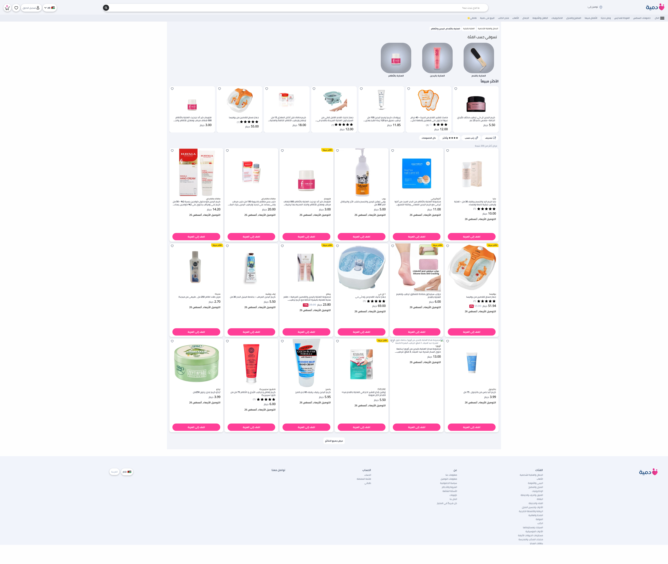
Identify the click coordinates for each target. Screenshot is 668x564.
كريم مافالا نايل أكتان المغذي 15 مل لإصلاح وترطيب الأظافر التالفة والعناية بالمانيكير (288, 119)
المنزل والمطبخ (535, 487)
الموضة (539, 519)
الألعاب (540, 478)
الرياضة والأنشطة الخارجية (531, 511)
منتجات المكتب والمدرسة (531, 539)
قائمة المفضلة (364, 478)
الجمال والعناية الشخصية (488, 28)
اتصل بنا (453, 499)
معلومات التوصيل (449, 478)
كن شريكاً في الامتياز (447, 503)
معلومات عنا (451, 474)
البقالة (540, 499)
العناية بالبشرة (469, 28)
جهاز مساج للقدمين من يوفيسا (244, 117)
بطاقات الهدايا (536, 543)
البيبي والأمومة (535, 483)
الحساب (367, 474)
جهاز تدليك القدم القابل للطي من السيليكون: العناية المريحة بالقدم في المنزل (335, 119)
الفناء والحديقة (536, 503)
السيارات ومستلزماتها (533, 527)
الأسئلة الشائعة (450, 491)
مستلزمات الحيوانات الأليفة (530, 535)
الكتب (540, 523)
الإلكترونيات (537, 491)
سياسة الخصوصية (448, 483)
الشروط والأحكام (449, 487)
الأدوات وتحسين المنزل (532, 507)
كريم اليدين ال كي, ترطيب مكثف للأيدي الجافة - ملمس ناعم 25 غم (476, 119)
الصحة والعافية (535, 515)
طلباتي (367, 483)
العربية (114, 471)
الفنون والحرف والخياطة (532, 495)
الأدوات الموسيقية (534, 531)
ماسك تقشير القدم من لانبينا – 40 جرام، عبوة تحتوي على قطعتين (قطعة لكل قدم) (429, 119)
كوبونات (453, 495)
